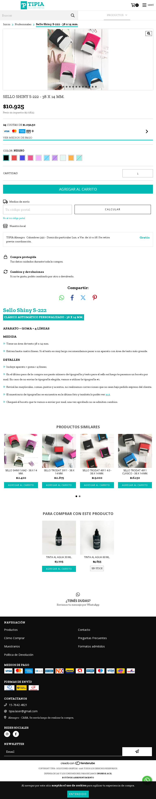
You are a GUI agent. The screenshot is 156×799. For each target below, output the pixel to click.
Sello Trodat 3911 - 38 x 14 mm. (59, 472)
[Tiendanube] (78, 764)
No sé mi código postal (14, 218)
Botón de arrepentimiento (78, 777)
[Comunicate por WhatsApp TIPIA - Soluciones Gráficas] (147, 780)
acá (108, 394)
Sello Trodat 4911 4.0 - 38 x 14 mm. (97, 472)
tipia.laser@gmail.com (23, 711)
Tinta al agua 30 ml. (59, 557)
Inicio (6, 24)
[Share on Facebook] (72, 298)
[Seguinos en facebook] (16, 734)
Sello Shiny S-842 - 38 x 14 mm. (21, 472)
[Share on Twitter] (83, 298)
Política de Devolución (18, 655)
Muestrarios (12, 646)
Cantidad (10, 173)
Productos (11, 630)
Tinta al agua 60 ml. (97, 557)
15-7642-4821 (18, 705)
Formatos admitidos (91, 646)
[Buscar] (72, 15)
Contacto (84, 630)
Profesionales (23, 24)
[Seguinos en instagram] (7, 734)
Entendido (78, 794)
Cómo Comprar (14, 638)
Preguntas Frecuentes (92, 638)
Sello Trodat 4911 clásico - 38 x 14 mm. (135, 472)
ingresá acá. (104, 773)
